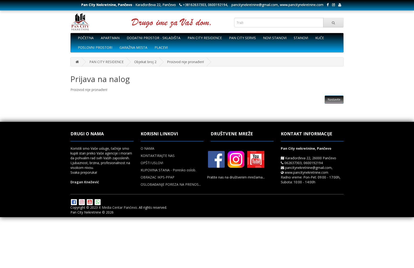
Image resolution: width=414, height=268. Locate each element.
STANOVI (301, 38)
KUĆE (319, 38)
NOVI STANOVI (275, 38)
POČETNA (86, 38)
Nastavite (334, 99)
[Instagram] (82, 202)
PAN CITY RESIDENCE (205, 38)
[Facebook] (74, 202)
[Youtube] (90, 202)
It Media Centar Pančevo (118, 207)
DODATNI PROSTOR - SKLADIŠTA (153, 38)
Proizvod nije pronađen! (185, 62)
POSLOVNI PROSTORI (95, 47)
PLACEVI (161, 47)
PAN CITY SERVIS (242, 38)
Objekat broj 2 (145, 62)
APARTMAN (110, 38)
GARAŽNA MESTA (133, 47)
